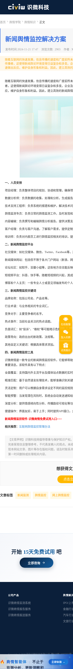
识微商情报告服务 (19, 609)
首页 (3, 22)
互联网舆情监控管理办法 (34, 426)
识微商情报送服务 (19, 615)
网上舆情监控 (60, 495)
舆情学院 (15, 22)
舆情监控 (40, 495)
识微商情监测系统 (19, 602)
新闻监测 (23, 495)
